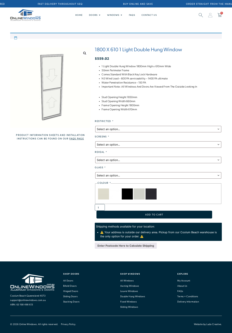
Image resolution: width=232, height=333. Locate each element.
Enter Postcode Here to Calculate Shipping (125, 245)
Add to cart (154, 214)
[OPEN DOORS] (100, 15)
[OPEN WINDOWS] (121, 15)
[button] (85, 53)
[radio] (104, 198)
